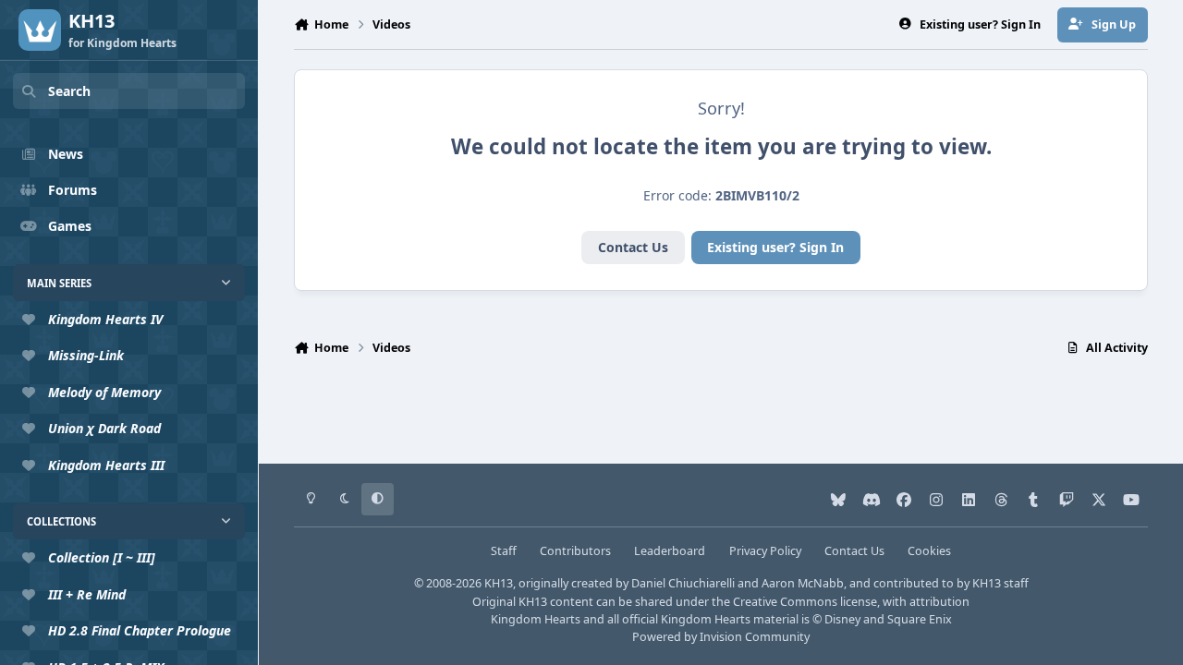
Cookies (929, 551)
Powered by (721, 637)
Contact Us (633, 247)
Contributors (575, 551)
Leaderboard (669, 551)
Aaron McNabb (803, 583)
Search (69, 91)
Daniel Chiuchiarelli (683, 583)
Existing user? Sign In (775, 247)
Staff (504, 551)
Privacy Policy (765, 551)
